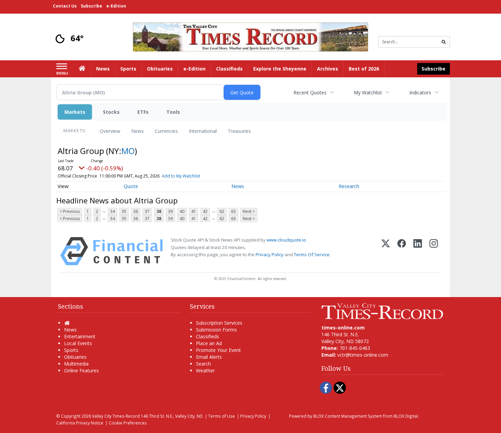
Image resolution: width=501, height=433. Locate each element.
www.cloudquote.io (286, 240)
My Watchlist (368, 92)
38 (158, 211)
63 (233, 211)
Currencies (166, 131)
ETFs (143, 112)
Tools (173, 112)
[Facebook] (402, 251)
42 (205, 211)
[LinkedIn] (418, 251)
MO (128, 150)
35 (124, 211)
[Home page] (250, 36)
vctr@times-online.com (362, 355)
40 (182, 211)
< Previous (70, 211)
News (137, 131)
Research (349, 186)
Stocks (111, 112)
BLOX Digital (406, 416)
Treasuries (239, 131)
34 (112, 211)
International (203, 131)
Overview (110, 131)
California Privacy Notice (79, 423)
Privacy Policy (270, 254)
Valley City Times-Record (116, 416)
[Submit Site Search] (444, 42)
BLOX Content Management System (347, 416)
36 (135, 211)
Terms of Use (221, 416)
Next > (249, 211)
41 (193, 211)
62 (221, 211)
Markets (74, 112)
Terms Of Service (312, 254)
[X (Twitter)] (386, 251)
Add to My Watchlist (181, 176)
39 (170, 211)
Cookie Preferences (128, 423)
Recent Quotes (310, 92)
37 (147, 211)
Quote (131, 186)
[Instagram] (434, 251)
